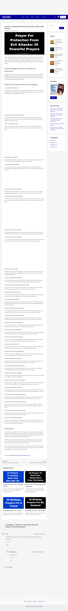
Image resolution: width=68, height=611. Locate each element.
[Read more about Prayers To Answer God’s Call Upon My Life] (13, 476)
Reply (11, 560)
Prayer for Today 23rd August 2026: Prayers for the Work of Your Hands (56, 110)
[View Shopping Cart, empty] (58, 17)
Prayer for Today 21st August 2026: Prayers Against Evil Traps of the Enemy (57, 129)
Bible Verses (52, 140)
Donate (53, 97)
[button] (28, 17)
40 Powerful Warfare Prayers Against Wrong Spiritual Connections (56, 120)
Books (32, 17)
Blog (27, 17)
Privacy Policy (41, 601)
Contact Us (44, 17)
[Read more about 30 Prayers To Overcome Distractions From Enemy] (35, 476)
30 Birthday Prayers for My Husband (35, 510)
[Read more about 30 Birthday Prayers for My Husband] (35, 502)
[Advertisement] (32, 7)
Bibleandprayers (13, 551)
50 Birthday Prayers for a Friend (12, 510)
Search (61, 28)
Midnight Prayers (53, 144)
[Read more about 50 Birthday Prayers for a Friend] (13, 502)
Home (23, 17)
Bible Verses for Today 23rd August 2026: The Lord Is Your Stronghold (56, 115)
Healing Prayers (53, 142)
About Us (38, 17)
